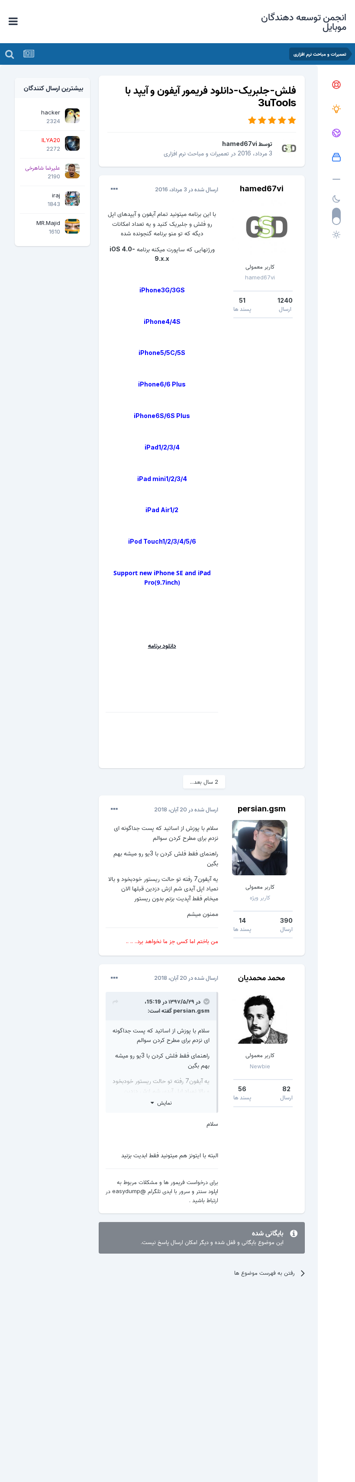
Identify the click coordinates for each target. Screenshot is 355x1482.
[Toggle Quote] (206, 1001)
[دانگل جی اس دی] (336, 133)
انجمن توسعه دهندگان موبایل (303, 21)
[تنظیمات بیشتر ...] (114, 189)
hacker (50, 112)
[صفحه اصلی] (336, 85)
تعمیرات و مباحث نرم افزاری (196, 153)
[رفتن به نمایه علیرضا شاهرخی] (72, 171)
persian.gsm (262, 808)
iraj (56, 195)
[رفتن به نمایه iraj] (72, 198)
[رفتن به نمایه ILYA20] (72, 143)
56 (242, 1088)
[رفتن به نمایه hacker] (72, 115)
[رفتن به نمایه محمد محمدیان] (259, 1016)
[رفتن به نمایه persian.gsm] (259, 847)
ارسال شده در (186, 189)
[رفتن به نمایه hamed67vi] (286, 148)
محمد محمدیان (261, 977)
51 (242, 300)
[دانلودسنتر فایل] (336, 158)
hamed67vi (239, 143)
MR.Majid (48, 222)
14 (242, 920)
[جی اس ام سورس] (336, 109)
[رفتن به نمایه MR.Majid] (72, 226)
